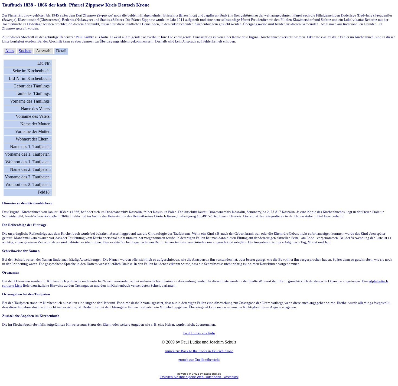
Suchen (25, 50)
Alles (9, 50)
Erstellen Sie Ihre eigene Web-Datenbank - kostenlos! (199, 377)
